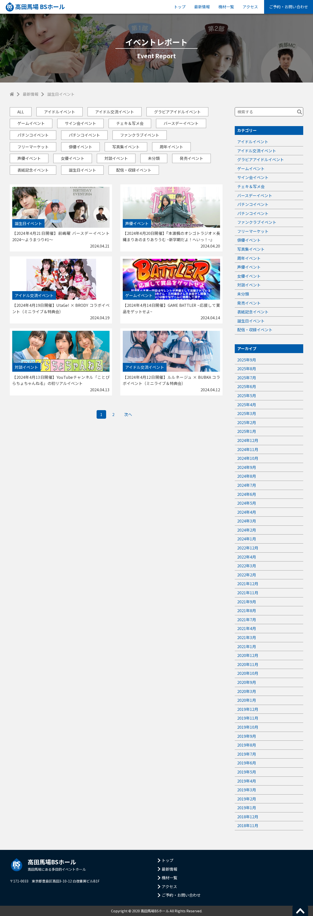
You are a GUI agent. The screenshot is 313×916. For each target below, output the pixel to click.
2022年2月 (246, 575)
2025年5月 (246, 395)
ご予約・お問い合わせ (288, 7)
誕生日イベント (82, 170)
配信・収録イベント (133, 170)
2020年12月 (247, 655)
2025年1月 (246, 431)
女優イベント (72, 158)
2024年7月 (246, 485)
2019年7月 (246, 754)
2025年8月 (246, 368)
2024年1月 (246, 539)
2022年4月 (246, 557)
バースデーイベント (181, 123)
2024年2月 (246, 530)
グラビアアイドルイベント (177, 112)
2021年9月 (246, 602)
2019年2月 (246, 799)
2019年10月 (247, 727)
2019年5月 (246, 772)
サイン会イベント (80, 123)
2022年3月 (246, 566)
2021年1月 (246, 646)
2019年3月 (246, 790)
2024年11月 (247, 449)
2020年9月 (246, 682)
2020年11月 (247, 664)
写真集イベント (126, 147)
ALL (20, 112)
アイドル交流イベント (114, 112)
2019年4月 (246, 781)
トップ (180, 7)
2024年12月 (247, 440)
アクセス (250, 7)
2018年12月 (247, 817)
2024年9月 (246, 467)
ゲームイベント (31, 123)
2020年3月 (246, 691)
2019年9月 (246, 736)
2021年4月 (246, 628)
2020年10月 (247, 673)
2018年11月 (247, 825)
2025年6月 (246, 386)
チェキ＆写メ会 (130, 123)
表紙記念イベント (33, 170)
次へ (128, 414)
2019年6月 (246, 763)
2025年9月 (246, 360)
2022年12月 (247, 548)
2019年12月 (247, 709)
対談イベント (116, 158)
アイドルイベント (59, 112)
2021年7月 (246, 619)
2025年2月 (246, 422)
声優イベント (29, 158)
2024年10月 (247, 458)
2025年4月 (246, 404)
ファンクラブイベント (139, 135)
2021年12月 (247, 583)
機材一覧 (226, 7)
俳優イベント (80, 147)
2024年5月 (246, 503)
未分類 (154, 158)
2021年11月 (247, 592)
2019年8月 (246, 745)
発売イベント (191, 158)
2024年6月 (246, 494)
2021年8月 (246, 610)
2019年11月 (247, 718)
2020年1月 (246, 700)
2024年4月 (246, 512)
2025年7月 (246, 378)
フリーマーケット (33, 147)
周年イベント (171, 147)
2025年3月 (246, 413)
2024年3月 (246, 521)
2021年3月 (246, 637)
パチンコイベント (33, 135)
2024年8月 (246, 476)
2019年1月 (246, 807)
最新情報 (202, 7)
